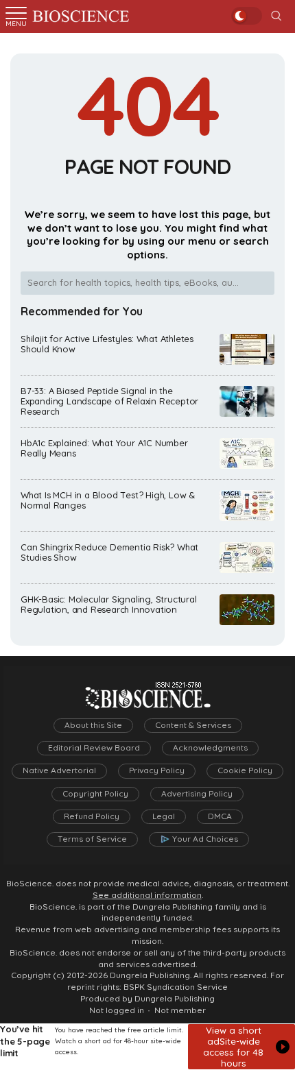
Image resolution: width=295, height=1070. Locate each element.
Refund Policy (91, 816)
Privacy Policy (157, 770)
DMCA (220, 816)
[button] (241, 1046)
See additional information (147, 895)
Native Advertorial (59, 770)
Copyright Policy (95, 794)
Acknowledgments (210, 748)
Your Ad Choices (205, 839)
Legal (163, 816)
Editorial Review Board (94, 748)
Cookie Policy (244, 770)
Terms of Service (92, 839)
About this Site (93, 725)
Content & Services (193, 725)
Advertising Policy (197, 794)
